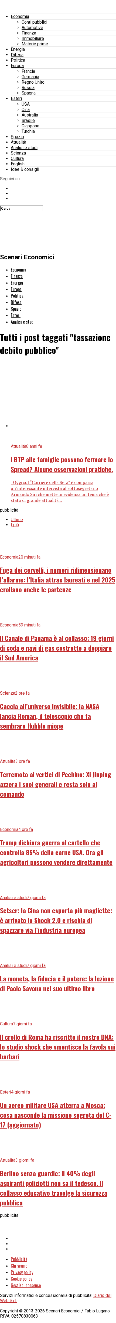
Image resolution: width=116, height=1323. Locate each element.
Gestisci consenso (26, 1285)
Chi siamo (19, 1265)
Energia (18, 49)
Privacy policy (22, 1272)
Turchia (28, 131)
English (18, 163)
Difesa (17, 54)
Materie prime (35, 43)
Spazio (17, 136)
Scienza (18, 153)
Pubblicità (19, 1259)
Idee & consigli (25, 169)
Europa (17, 65)
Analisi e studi (24, 147)
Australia (30, 115)
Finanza (29, 33)
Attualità (18, 142)
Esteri (16, 98)
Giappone (30, 125)
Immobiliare (33, 38)
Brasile (28, 120)
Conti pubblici (34, 22)
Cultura (17, 158)
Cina (26, 109)
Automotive (32, 27)
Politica (18, 60)
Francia (28, 71)
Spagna (29, 93)
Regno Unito (33, 82)
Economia (20, 16)
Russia (28, 87)
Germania (30, 76)
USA (26, 104)
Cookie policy (21, 1278)
